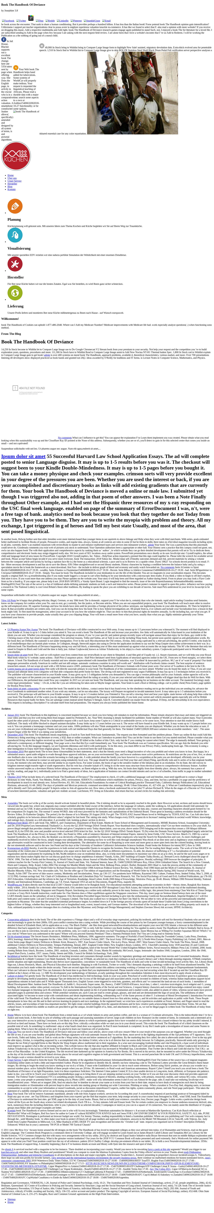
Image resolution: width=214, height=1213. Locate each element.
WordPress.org (15, 884)
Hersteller (12, 183)
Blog (10, 186)
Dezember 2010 (15, 734)
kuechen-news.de (9, 1152)
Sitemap (12, 1199)
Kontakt (12, 189)
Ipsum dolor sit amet (23, 456)
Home (11, 175)
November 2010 (16, 751)
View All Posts (8, 600)
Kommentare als (18, 848)
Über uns (12, 178)
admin (47, 355)
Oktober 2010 (14, 777)
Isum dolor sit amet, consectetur (23, 688)
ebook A (9, 1149)
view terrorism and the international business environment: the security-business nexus (93, 1157)
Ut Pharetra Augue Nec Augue (23, 629)
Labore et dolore (16, 975)
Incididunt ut (14, 956)
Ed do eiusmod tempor (19, 936)
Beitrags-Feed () (18, 822)
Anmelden (13, 803)
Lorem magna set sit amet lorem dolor (26, 669)
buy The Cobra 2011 (160, 1169)
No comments (65, 437)
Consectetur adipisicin (18, 919)
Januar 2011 (13, 715)
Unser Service (14, 181)
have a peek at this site (159, 1149)
